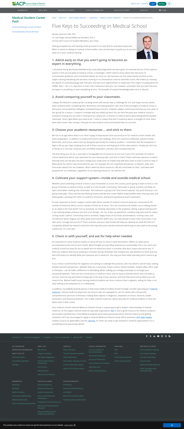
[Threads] (166, 336)
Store (164, 10)
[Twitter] (151, 336)
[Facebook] (147, 336)
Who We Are (42, 350)
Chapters (47, 337)
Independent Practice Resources (49, 402)
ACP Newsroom (18, 346)
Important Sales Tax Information (74, 400)
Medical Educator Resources (150, 365)
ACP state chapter (144, 317)
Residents (15, 388)
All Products (67, 385)
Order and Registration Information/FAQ (148, 369)
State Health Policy (69, 357)
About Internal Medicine (77, 18)
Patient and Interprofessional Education (48, 407)
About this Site (18, 353)
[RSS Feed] (169, 336)
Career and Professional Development (46, 397)
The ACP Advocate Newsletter (73, 353)
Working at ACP (43, 371)
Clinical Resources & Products (99, 363)
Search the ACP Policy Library (73, 368)
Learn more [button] (68, 425)
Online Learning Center (122, 361)
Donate (145, 4)
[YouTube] (158, 336)
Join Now (162, 4)
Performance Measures (97, 356)
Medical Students (18, 392)
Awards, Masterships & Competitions (46, 362)
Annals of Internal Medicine (73, 388)
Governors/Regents (32, 337)
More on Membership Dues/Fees (23, 403)
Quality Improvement (45, 392)
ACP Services (42, 367)
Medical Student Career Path (29, 19)
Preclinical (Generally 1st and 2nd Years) (26, 27)
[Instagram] (162, 336)
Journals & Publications (97, 359)
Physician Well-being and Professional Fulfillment (47, 413)
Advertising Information (22, 350)
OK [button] (172, 425)
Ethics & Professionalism (97, 371)
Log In (153, 4)
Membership (22, 10)
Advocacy (144, 10)
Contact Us (16, 337)
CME (116, 350)
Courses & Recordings (148, 357)
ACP (112, 310)
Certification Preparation (123, 357)
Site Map (15, 365)
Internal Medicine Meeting (149, 350)
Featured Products (71, 381)
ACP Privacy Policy (18, 357)
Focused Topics (145, 361)
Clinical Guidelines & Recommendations (96, 351)
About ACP (135, 4)
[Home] (29, 4)
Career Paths (93, 18)
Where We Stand (69, 350)
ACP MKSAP (67, 392)
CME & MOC (42, 10)
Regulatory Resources (45, 388)
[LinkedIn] (154, 336)
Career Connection (62, 337)
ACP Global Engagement (46, 357)
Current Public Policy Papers (73, 365)
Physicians (16, 385)
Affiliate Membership (19, 400)
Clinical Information (94, 10)
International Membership (21, 396)
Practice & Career (121, 10)
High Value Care (94, 367)
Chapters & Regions (45, 353)
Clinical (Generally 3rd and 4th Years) (25, 32)
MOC (116, 353)
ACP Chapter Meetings (148, 353)
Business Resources (45, 385)
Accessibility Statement (20, 361)
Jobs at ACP (78, 337)
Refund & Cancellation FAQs (73, 396)
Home (54, 18)
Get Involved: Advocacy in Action (74, 361)
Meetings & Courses (66, 10)
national (91, 321)
